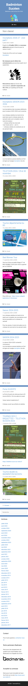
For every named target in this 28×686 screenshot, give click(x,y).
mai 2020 (4, 566)
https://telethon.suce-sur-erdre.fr (12, 461)
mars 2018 (4, 618)
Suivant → (8, 505)
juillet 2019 (4, 580)
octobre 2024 (5, 528)
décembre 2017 (6, 625)
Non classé (7, 95)
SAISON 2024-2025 (11, 337)
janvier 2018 (5, 622)
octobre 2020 (5, 559)
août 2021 (4, 554)
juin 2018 (4, 611)
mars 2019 (4, 589)
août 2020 (4, 563)
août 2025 (4, 526)
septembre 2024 (6, 530)
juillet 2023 (4, 545)
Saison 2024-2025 (10, 310)
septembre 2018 (6, 603)
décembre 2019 (6, 573)
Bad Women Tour (10, 257)
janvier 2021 (5, 556)
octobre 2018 (5, 601)
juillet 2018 (4, 608)
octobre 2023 (5, 540)
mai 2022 (4, 547)
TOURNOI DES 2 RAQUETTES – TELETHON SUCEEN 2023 (14, 418)
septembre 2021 (6, 552)
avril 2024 (4, 535)
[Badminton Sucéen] (14, 17)
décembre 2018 (6, 596)
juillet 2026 (4, 523)
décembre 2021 (6, 549)
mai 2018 (4, 613)
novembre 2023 (6, 537)
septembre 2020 (6, 561)
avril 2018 (4, 615)
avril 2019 (4, 587)
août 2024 (4, 533)
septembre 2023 (6, 542)
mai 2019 (4, 585)
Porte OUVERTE (9, 389)
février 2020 (5, 570)
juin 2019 (4, 582)
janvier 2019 (5, 594)
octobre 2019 (5, 578)
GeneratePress (16, 683)
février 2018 (5, 620)
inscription (6, 55)
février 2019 (5, 592)
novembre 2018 (6, 599)
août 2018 (4, 606)
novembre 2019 (6, 575)
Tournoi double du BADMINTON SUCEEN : (13, 473)
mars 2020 (4, 568)
